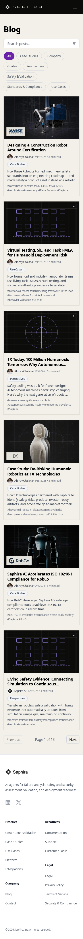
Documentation (56, 833)
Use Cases (58, 86)
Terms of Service (56, 894)
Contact (10, 903)
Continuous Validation (20, 833)
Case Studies (29, 56)
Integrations (14, 869)
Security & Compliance (61, 903)
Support (50, 842)
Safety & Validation (20, 76)
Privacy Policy (54, 885)
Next (73, 739)
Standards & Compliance (24, 86)
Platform (11, 860)
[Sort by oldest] (74, 43)
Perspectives (35, 66)
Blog (8, 894)
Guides (12, 66)
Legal (49, 876)
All (9, 56)
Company (54, 56)
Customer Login (56, 851)
